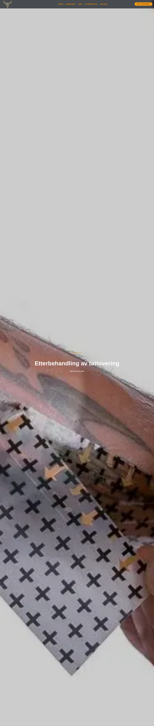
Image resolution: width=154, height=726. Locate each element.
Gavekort (71, 4)
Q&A (80, 4)
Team (60, 4)
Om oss (103, 4)
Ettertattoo (91, 4)
